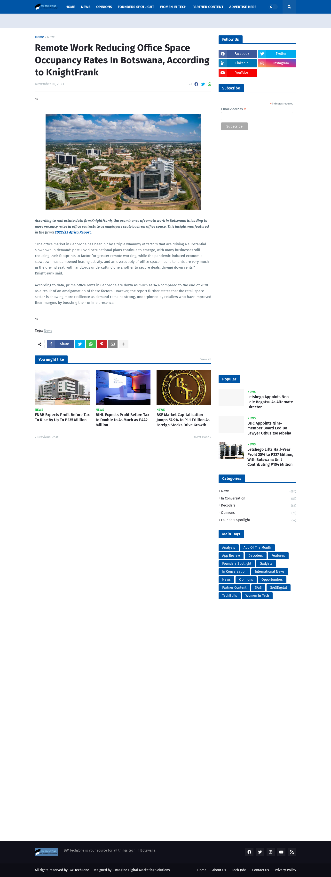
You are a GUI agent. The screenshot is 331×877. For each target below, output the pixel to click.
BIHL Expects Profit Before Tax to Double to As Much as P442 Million (122, 419)
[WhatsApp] (209, 84)
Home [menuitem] (70, 7)
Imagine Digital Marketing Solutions (142, 870)
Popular (229, 379)
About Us (219, 870)
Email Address (233, 109)
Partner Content (234, 588)
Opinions (258, 513)
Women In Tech (257, 596)
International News (269, 572)
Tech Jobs (239, 870)
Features (278, 556)
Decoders (258, 505)
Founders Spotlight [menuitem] (136, 7)
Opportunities (272, 580)
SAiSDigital (278, 588)
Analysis (228, 548)
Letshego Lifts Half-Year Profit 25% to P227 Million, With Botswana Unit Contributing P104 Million (270, 457)
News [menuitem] (85, 7)
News (51, 37)
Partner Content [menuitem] (207, 7)
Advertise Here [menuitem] (242, 7)
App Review (231, 556)
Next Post (201, 437)
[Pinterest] (102, 344)
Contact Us (260, 870)
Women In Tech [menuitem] (173, 7)
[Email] (113, 344)
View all (205, 359)
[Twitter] (203, 84)
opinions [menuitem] (104, 7)
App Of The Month (257, 548)
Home (39, 37)
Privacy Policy (285, 870)
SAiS (258, 588)
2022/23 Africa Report (73, 232)
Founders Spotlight (258, 520)
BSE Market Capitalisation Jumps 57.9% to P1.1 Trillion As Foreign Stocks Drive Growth (183, 419)
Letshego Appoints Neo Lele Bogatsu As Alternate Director (270, 401)
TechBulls (229, 596)
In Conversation (258, 498)
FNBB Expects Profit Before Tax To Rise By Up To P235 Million (62, 417)
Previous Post (47, 437)
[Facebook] (196, 84)
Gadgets (266, 564)
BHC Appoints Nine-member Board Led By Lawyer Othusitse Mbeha (269, 428)
